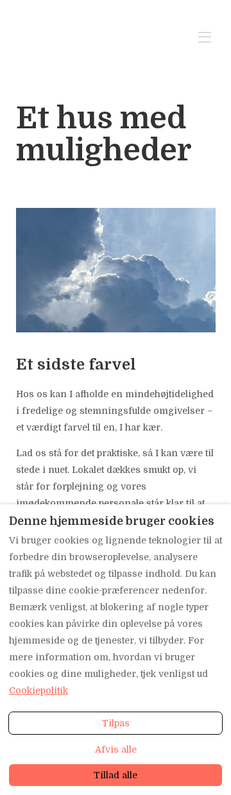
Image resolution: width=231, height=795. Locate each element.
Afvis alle (116, 749)
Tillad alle (115, 775)
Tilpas (116, 723)
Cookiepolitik (38, 690)
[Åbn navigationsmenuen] (204, 37)
